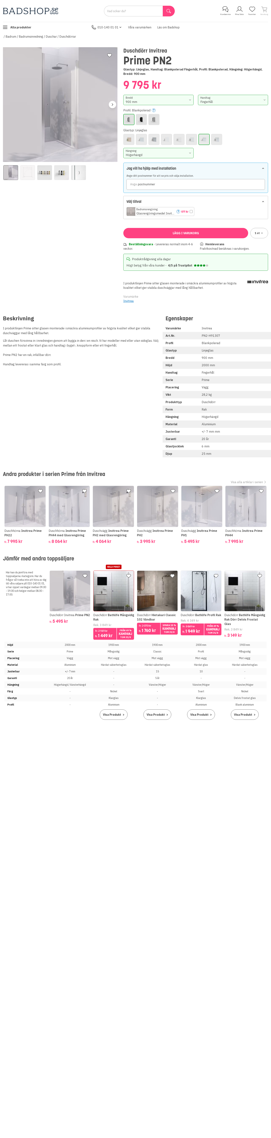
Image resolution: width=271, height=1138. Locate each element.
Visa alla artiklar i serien (247, 482)
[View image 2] (27, 172)
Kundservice (225, 14)
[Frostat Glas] (141, 139)
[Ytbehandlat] (216, 139)
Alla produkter (20, 27)
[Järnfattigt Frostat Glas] (166, 139)
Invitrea (128, 301)
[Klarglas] (191, 139)
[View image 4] (61, 172)
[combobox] (158, 100)
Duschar (51, 36)
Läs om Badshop (168, 27)
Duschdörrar (67, 36)
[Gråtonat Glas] (153, 139)
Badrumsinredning (31, 36)
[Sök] (169, 11)
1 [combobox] (257, 233)
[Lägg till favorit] (109, 55)
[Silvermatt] (153, 119)
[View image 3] (44, 172)
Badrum (11, 36)
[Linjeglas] (204, 139)
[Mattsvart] (141, 119)
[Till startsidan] (30, 11)
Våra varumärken (139, 27)
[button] (160, 211)
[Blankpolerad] (128, 119)
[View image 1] (10, 172)
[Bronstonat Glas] (128, 139)
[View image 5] (78, 172)
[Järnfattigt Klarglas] (179, 139)
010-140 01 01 (108, 27)
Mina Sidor (239, 14)
